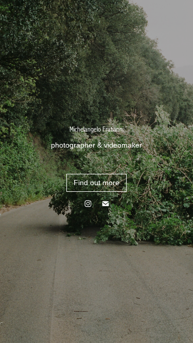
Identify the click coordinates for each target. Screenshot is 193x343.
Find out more (96, 182)
